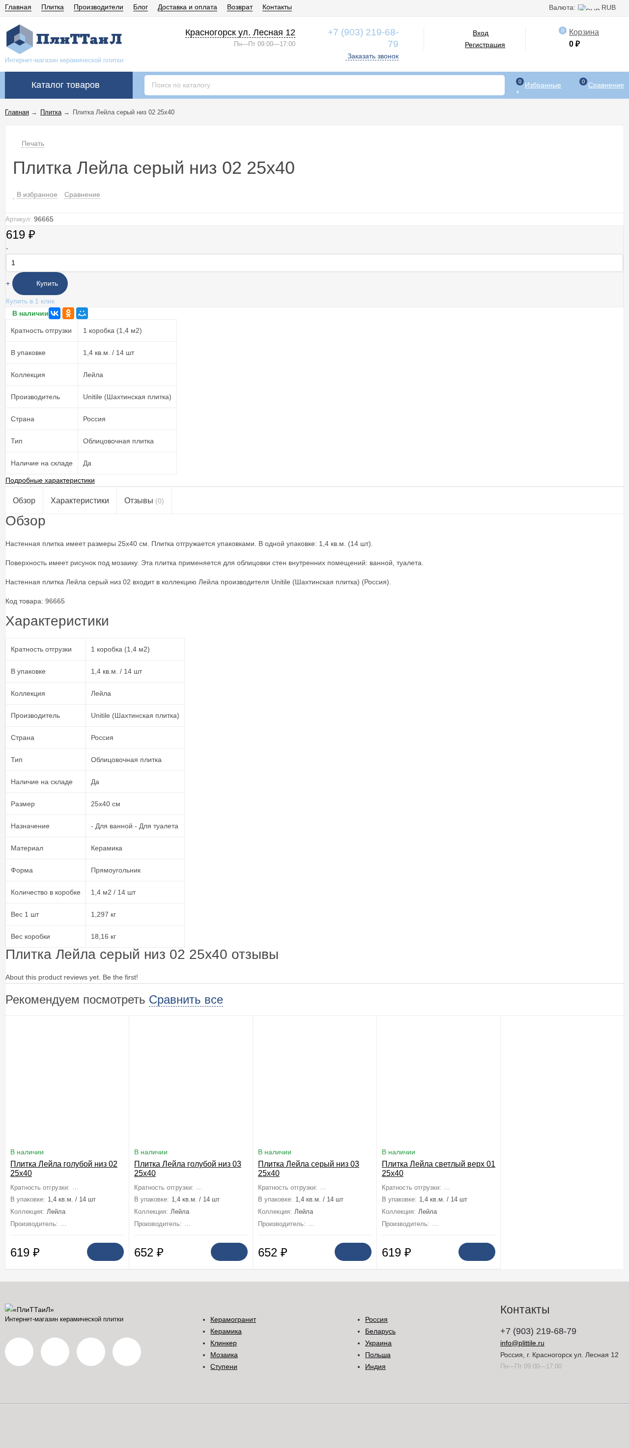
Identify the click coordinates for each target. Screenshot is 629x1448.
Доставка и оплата (187, 7)
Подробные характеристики (50, 480)
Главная (18, 7)
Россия (376, 1319)
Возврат (240, 7)
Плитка (52, 7)
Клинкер (223, 1343)
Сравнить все (186, 999)
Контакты (277, 7)
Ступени (223, 1366)
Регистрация (485, 45)
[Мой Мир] (82, 313)
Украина (378, 1343)
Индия (375, 1366)
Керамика (226, 1331)
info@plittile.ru (522, 1343)
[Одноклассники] (68, 313)
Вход (480, 33)
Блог (140, 7)
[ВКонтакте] (54, 313)
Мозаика (224, 1355)
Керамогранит (233, 1319)
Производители (98, 7)
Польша (378, 1355)
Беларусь (380, 1331)
